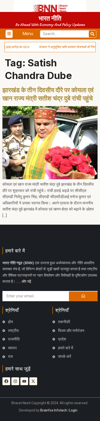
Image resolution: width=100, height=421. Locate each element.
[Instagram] (15, 381)
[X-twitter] (33, 381)
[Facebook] (6, 381)
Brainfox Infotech (53, 410)
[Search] (92, 33)
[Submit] (83, 296)
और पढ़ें (26, 281)
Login (73, 410)
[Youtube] (24, 381)
